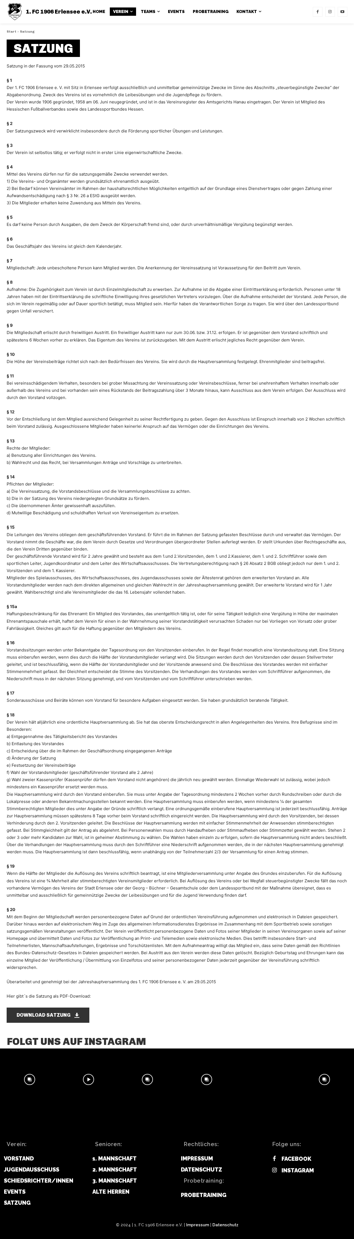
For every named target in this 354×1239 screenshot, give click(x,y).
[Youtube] (342, 12)
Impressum (197, 1224)
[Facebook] (317, 12)
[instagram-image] (29, 1079)
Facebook (296, 1158)
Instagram (298, 1170)
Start (11, 31)
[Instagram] (330, 12)
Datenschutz (225, 1224)
